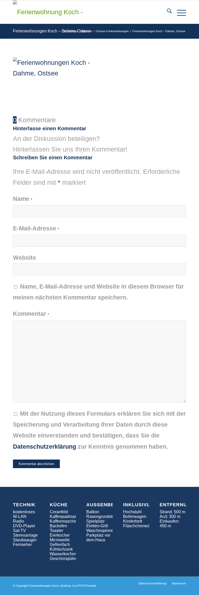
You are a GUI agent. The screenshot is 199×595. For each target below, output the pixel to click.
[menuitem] (167, 12)
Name (22, 198)
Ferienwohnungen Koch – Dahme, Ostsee (51, 31)
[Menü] (179, 12)
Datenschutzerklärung (44, 446)
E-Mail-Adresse (36, 228)
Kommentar (31, 313)
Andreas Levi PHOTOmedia (78, 585)
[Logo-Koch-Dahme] (48, 12)
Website (24, 257)
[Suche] (167, 12)
